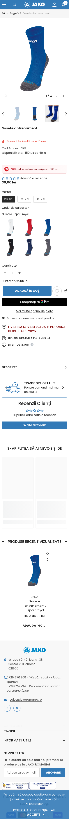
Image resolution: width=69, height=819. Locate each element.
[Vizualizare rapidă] (47, 559)
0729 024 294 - (18, 686)
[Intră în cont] (54, 5)
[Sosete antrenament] (34, 570)
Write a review (34, 425)
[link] (34, 387)
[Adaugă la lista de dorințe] (57, 291)
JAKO (34, 597)
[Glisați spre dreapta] (62, 387)
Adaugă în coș (26, 291)
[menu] (4, 4)
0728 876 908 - (18, 677)
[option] (34, 58)
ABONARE (53, 772)
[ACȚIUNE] (64, 291)
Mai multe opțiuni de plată (34, 311)
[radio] (8, 199)
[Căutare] (14, 4)
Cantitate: (9, 266)
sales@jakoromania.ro (26, 699)
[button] (57, 96)
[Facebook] (7, 708)
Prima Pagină (10, 13)
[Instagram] (16, 708)
